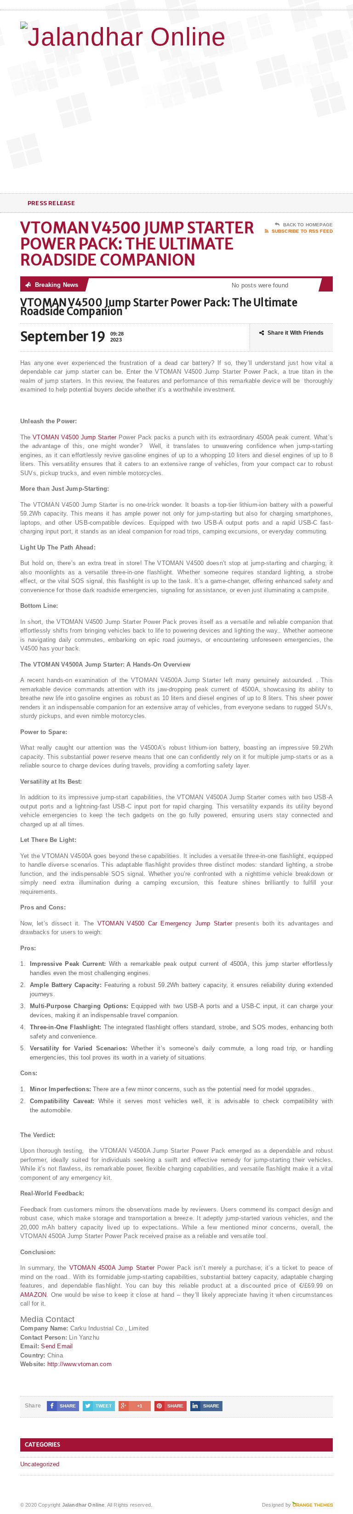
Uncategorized (40, 1464)
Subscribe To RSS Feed (302, 231)
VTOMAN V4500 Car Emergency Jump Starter (164, 923)
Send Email (57, 1346)
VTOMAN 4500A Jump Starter (111, 1267)
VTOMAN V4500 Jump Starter (74, 437)
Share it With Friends (296, 333)
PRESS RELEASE (51, 202)
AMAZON (33, 1294)
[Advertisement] (267, 120)
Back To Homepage (308, 224)
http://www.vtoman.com (79, 1364)
